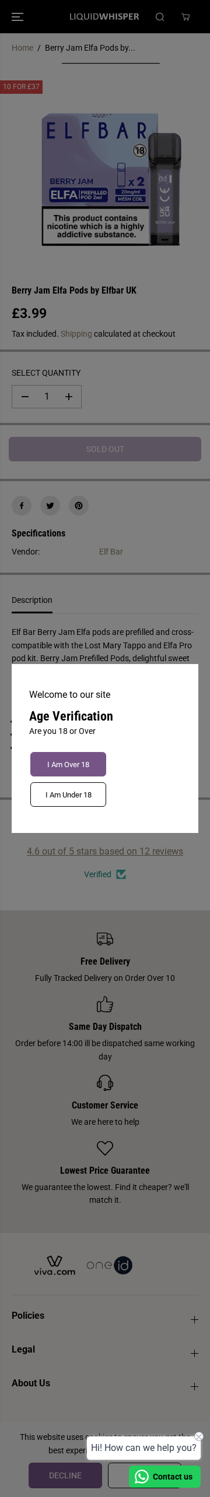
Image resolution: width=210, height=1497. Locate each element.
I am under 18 (69, 794)
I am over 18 (68, 764)
